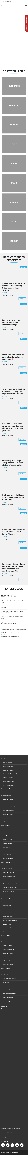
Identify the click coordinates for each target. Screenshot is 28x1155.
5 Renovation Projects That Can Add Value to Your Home (12, 601)
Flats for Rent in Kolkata (8, 803)
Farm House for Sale (7, 762)
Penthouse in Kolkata (7, 821)
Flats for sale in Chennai (8, 912)
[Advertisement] (14, 23)
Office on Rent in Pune (8, 858)
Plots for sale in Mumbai (8, 964)
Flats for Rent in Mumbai (8, 949)
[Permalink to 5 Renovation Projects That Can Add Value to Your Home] (14, 630)
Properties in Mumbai (6, 942)
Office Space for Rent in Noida (9, 993)
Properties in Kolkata (6, 795)
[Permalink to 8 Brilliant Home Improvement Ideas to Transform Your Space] (14, 633)
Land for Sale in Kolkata (8, 814)
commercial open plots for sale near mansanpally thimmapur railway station (13, 286)
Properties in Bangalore (6, 758)
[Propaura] (1, 5)
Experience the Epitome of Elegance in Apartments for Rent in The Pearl (12, 612)
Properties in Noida (5, 974)
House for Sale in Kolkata (8, 810)
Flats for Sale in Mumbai (8, 953)
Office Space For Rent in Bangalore (10, 773)
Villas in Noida (6, 986)
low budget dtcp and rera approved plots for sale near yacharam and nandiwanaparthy (13, 567)
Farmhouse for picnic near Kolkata (10, 806)
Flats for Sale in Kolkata (8, 799)
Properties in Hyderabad (6, 868)
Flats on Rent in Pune (7, 835)
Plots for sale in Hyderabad (9, 891)
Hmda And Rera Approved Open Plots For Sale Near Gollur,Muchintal (13, 532)
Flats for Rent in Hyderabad (9, 876)
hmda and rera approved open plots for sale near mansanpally (13, 357)
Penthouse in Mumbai (7, 960)
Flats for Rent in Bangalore (8, 766)
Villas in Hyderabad (7, 895)
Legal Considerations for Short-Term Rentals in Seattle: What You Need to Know (11, 622)
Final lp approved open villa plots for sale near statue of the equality (12, 462)
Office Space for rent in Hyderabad (10, 883)
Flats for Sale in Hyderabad (9, 872)
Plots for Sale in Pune (7, 854)
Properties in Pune (5, 832)
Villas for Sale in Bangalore (8, 785)
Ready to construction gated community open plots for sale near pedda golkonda (13, 427)
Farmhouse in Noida (7, 989)
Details (22, 298)
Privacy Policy (4, 1137)
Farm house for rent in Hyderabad (10, 880)
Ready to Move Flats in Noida (9, 978)
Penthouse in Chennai (7, 924)
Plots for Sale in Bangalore (8, 781)
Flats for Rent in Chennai (8, 909)
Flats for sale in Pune (7, 839)
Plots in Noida (6, 982)
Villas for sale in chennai (8, 931)
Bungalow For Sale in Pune (8, 843)
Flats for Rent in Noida (8, 997)
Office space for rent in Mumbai (10, 957)
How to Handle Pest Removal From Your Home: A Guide (12, 617)
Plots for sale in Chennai (8, 928)
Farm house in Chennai (8, 916)
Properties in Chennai (6, 905)
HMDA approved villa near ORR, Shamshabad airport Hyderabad (13, 497)
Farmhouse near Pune (7, 847)
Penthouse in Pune (7, 851)
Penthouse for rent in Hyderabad (10, 887)
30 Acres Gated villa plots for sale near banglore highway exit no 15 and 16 (14, 391)
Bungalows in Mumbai (7, 945)
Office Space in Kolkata (8, 818)
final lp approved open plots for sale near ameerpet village (12, 322)
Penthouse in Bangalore (8, 777)
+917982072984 (6, 1)
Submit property (5, 789)
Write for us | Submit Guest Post (8, 1133)
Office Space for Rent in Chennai (10, 920)
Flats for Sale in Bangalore (8, 770)
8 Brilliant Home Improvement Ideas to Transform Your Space (12, 606)
